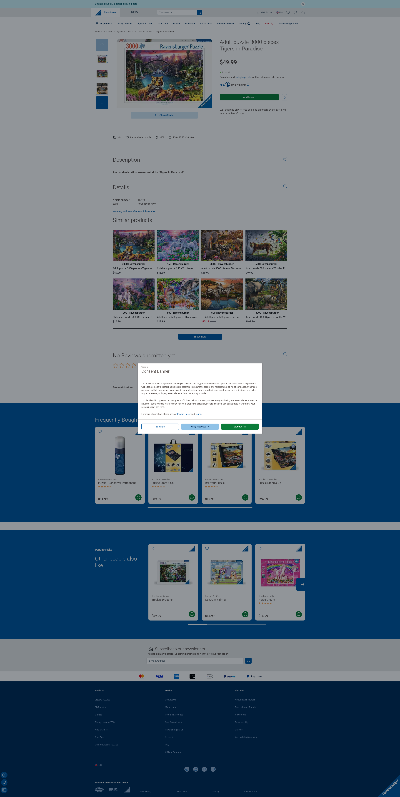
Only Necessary (200, 426)
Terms (198, 414)
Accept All (240, 426)
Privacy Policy (184, 414)
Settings (160, 426)
